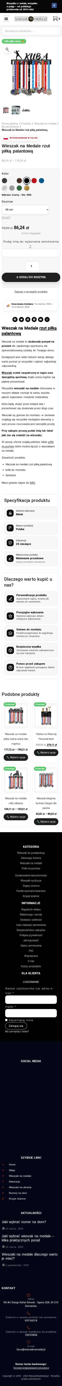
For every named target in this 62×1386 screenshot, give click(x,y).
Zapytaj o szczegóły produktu (30, 291)
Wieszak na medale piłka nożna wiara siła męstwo (16, 739)
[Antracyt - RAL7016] (4, 180)
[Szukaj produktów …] (31, 31)
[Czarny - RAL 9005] (26, 180)
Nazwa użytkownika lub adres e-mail (29, 991)
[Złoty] (26, 188)
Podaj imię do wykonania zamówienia (31, 244)
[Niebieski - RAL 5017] (41, 180)
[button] (6, 19)
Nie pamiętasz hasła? (17, 1031)
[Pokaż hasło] (51, 1013)
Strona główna (10, 123)
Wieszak (7, 372)
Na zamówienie (10, 126)
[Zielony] (19, 188)
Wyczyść (6, 217)
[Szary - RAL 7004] (12, 188)
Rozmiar (7, 201)
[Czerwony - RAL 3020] (34, 180)
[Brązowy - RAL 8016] (19, 180)
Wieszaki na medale (45, 123)
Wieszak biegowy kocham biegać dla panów (46, 803)
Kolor (5, 173)
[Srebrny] (4, 188)
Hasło (10, 1006)
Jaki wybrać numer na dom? (24, 1222)
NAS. (32, 482)
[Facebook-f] (54, 5)
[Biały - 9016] (12, 180)
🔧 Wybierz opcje (15, 757)
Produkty (26, 123)
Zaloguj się (16, 1026)
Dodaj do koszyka (32, 277)
